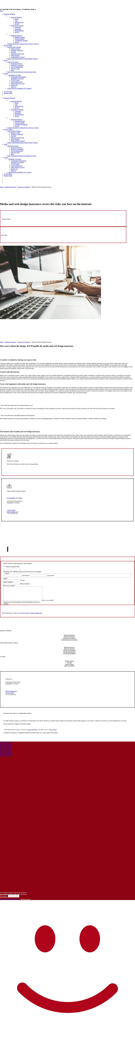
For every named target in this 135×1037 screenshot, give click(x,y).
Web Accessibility (69, 665)
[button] (1, 11)
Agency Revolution (33, 729)
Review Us (14, 169)
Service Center (8, 129)
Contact (6, 157)
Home (16, 103)
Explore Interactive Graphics (69, 639)
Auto (16, 104)
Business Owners (20, 121)
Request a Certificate (17, 134)
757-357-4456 (8, 174)
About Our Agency (69, 647)
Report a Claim (15, 132)
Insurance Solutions (9, 98)
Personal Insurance (69, 635)
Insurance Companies (17, 149)
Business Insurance (10, 187)
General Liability (20, 123)
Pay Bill (13, 136)
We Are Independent (17, 151)
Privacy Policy (53, 729)
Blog (12, 154)
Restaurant (18, 113)
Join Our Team (15, 152)
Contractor (18, 111)
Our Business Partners (69, 653)
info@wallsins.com (12, 512)
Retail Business (19, 114)
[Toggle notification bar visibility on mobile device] (67, 891)
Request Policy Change (18, 141)
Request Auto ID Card (17, 137)
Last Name (50, 575)
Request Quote (8, 175)
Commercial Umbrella (21, 124)
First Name (25, 575)
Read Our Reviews (16, 147)
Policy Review (15, 139)
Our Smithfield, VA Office (14, 498)
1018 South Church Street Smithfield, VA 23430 (18, 161)
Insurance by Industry (24, 187)
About (5, 144)
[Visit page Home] (18, 9)
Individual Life (19, 106)
